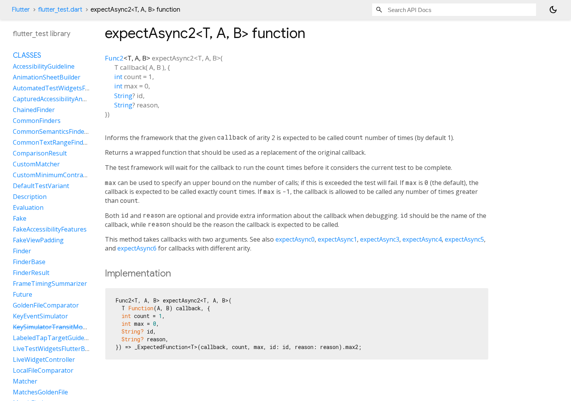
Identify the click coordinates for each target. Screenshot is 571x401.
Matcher (25, 381)
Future (22, 294)
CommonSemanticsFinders (51, 131)
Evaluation (28, 207)
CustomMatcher (36, 164)
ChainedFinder (34, 109)
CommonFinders (37, 120)
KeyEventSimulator (40, 316)
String (123, 95)
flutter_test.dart (60, 10)
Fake (19, 218)
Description (30, 196)
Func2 (114, 58)
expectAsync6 (137, 248)
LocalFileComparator (43, 370)
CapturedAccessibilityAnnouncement (66, 99)
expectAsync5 (464, 239)
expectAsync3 (379, 239)
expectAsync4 (422, 239)
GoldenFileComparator (46, 305)
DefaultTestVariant (41, 185)
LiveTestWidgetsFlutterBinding (58, 348)
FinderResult (31, 272)
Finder (22, 251)
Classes (27, 55)
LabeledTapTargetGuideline (54, 338)
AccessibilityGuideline (44, 66)
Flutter (21, 10)
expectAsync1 (337, 239)
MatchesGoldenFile (40, 392)
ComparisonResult (40, 153)
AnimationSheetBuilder (46, 77)
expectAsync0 (295, 239)
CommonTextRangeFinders (52, 142)
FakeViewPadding (38, 240)
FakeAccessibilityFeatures (50, 229)
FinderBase (29, 262)
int (118, 76)
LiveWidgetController (44, 359)
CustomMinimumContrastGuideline (64, 175)
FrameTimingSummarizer (50, 283)
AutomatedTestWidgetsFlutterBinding (68, 88)
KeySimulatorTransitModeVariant (62, 327)
